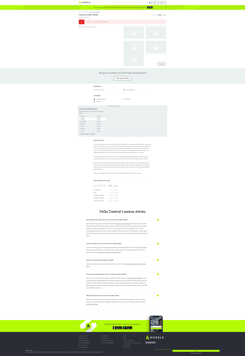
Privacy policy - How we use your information (162, 349)
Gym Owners (104, 338)
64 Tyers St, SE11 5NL (84, 17)
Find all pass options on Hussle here (109, 252)
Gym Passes (104, 336)
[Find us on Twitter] (148, 343)
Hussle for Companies (107, 340)
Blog (124, 338)
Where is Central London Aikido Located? (100, 260)
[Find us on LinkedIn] (153, 343)
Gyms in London (83, 336)
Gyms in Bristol (83, 338)
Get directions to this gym (88, 133)
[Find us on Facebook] (146, 343)
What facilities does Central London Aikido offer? (102, 295)
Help (124, 336)
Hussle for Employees (107, 342)
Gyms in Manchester (84, 340)
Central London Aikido (122, 223)
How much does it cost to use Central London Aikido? (104, 243)
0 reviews (162, 15)
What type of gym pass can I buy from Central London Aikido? (107, 219)
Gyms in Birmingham (84, 342)
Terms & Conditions (128, 340)
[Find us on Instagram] (150, 343)
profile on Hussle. (92, 304)
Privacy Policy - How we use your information (132, 344)
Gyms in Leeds (83, 345)
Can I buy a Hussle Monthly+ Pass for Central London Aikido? (106, 274)
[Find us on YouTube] (155, 343)
